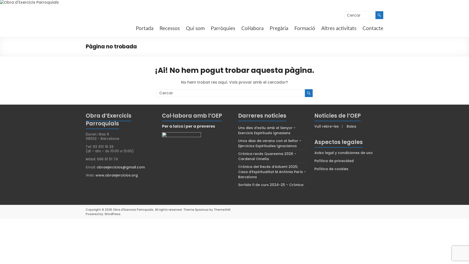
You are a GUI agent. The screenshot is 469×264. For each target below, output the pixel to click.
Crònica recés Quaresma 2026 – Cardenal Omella (267, 156)
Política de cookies (331, 168)
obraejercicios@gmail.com (121, 167)
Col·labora (252, 28)
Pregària (279, 28)
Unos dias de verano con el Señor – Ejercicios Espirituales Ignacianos (269, 143)
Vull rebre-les (326, 126)
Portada (144, 28)
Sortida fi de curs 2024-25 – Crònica (270, 184)
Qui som (195, 28)
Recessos (170, 28)
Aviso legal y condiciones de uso (343, 152)
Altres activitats (338, 28)
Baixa (351, 126)
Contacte (372, 28)
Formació (304, 28)
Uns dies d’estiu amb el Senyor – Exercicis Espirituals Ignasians (267, 130)
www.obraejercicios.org (117, 175)
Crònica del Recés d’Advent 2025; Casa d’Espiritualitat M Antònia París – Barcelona (272, 171)
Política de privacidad (334, 160)
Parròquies (223, 28)
